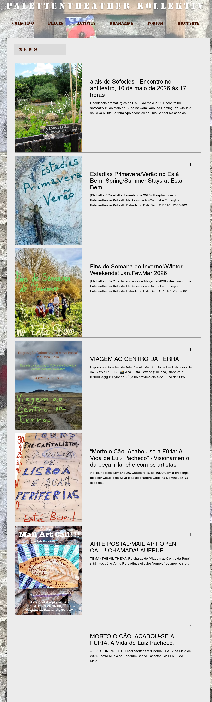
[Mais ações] (192, 71)
